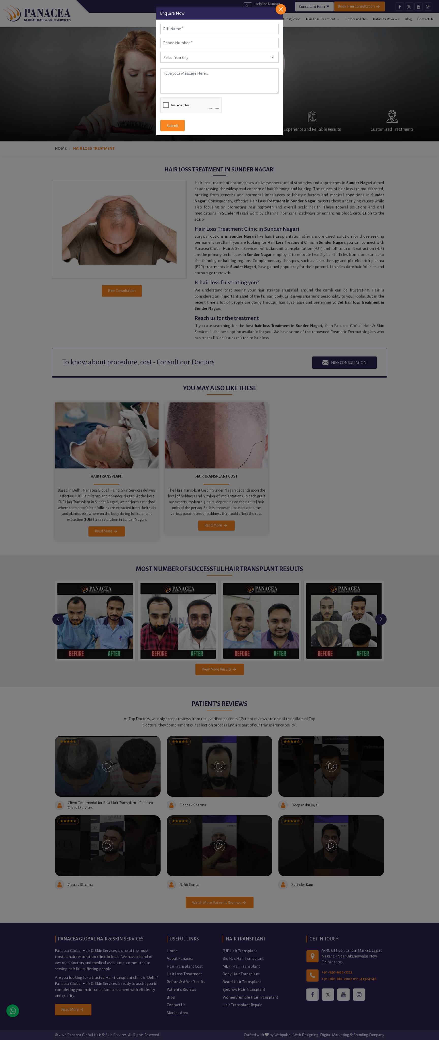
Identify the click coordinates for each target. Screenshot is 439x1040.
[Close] (281, 9)
